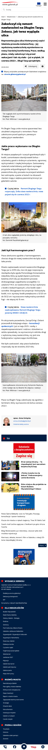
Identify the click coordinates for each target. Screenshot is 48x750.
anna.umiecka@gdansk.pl (22, 421)
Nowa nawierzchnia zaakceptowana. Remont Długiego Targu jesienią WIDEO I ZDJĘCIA (22, 310)
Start (3, 17)
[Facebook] (14, 747)
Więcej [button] (41, 545)
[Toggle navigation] (45, 4)
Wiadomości (11, 17)
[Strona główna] (5, 747)
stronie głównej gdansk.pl (15, 74)
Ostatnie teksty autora (21, 424)
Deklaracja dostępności (10, 596)
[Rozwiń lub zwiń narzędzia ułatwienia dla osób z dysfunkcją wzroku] (43, 747)
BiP (4, 600)
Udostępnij (32, 66)
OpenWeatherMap (21, 603)
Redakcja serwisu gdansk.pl (11, 593)
